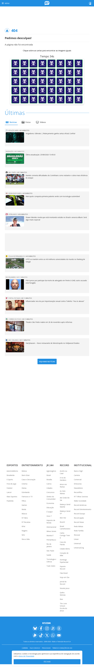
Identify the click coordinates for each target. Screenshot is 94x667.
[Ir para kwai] (52, 628)
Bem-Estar (26, 475)
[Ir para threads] (58, 628)
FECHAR (47, 661)
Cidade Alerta (65, 549)
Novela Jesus (64, 588)
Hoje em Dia (64, 577)
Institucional (83, 465)
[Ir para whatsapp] (52, 635)
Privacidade (46, 648)
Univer (76, 539)
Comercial (77, 479)
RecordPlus (78, 492)
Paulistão (10, 501)
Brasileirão (11, 475)
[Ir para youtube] (58, 635)
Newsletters (78, 488)
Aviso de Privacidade (26, 656)
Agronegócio (51, 471)
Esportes (12, 465)
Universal (77, 543)
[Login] (90, 3)
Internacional (51, 527)
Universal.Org (79, 548)
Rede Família (78, 531)
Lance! (9, 492)
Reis (61, 599)
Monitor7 (50, 535)
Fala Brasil (64, 573)
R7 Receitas (26, 522)
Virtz (23, 535)
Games (24, 505)
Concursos (50, 492)
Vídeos (43, 122)
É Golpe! (50, 512)
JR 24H (50, 465)
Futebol (9, 488)
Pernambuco (51, 540)
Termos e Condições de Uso (62, 648)
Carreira (77, 475)
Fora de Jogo (11, 484)
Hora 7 (49, 516)
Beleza (24, 471)
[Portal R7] (47, 3)
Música (24, 514)
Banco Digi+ (78, 471)
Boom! (62, 522)
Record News (79, 522)
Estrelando (26, 492)
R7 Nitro (25, 518)
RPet (23, 526)
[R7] (47, 623)
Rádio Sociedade (80, 501)
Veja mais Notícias (47, 361)
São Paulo (50, 551)
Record (64, 465)
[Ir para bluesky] (35, 628)
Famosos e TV (27, 496)
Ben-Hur (63, 518)
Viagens (24, 531)
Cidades (49, 488)
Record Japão (79, 518)
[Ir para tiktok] (41, 635)
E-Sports (10, 479)
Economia (50, 503)
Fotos (28, 122)
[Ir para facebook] (41, 628)
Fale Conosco (35, 648)
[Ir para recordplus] (35, 635)
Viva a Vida (26, 539)
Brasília (49, 479)
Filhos (24, 501)
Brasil (49, 475)
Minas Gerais (51, 531)
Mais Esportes (12, 496)
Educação (50, 507)
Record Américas (80, 505)
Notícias (13, 122)
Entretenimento (32, 465)
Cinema (24, 484)
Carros (49, 484)
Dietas (24, 488)
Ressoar (77, 535)
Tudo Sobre (51, 566)
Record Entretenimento (82, 509)
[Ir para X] (47, 635)
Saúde (49, 555)
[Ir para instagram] (47, 628)
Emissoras (78, 484)
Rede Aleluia (78, 526)
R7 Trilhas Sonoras (81, 496)
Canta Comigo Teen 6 (65, 535)
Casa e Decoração (28, 479)
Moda (24, 509)
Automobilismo (12, 471)
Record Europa (79, 514)
